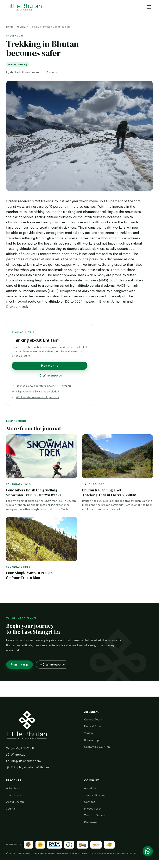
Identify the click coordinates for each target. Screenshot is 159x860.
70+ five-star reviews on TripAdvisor (37, 397)
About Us (90, 788)
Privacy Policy (93, 808)
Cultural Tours (93, 719)
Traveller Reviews (94, 795)
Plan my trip (49, 366)
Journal (21, 26)
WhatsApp (18, 755)
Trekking (89, 733)
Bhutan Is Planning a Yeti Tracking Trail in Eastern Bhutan (109, 492)
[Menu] (149, 6)
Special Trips (92, 740)
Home (10, 26)
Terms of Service (94, 815)
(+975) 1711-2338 (22, 748)
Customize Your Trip (97, 747)
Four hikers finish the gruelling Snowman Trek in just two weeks (33, 492)
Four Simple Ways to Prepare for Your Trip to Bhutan (30, 575)
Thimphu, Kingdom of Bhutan (30, 767)
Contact (89, 802)
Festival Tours (92, 726)
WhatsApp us (52, 375)
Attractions (13, 788)
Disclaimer (90, 822)
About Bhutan (15, 802)
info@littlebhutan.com (26, 761)
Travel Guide (14, 795)
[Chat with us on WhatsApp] (148, 851)
